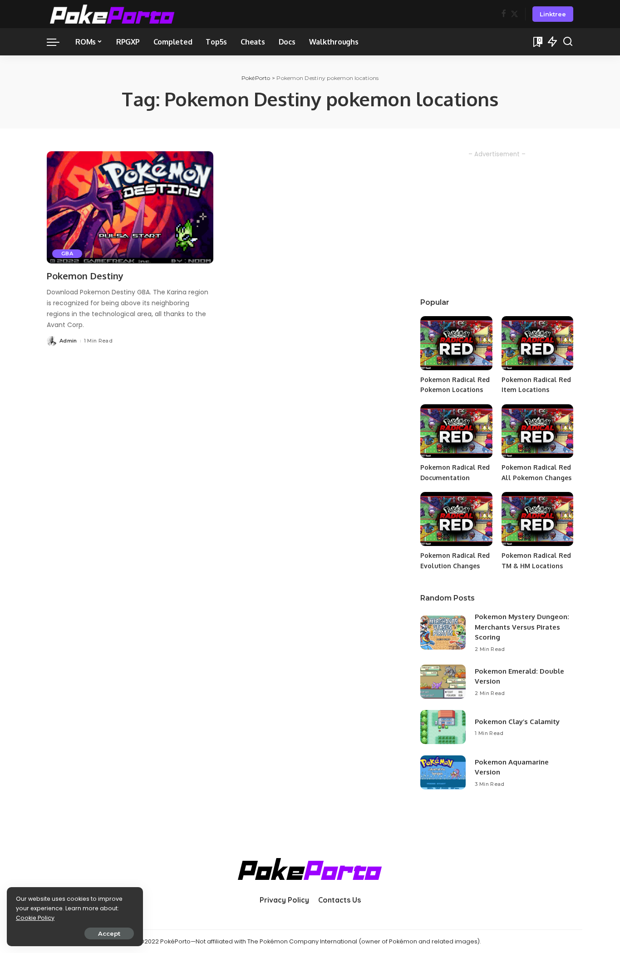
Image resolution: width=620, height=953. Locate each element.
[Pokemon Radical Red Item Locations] (537, 343)
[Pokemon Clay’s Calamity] (443, 727)
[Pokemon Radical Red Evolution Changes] (456, 519)
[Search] (567, 41)
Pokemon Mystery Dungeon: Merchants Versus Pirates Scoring (522, 626)
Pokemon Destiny (85, 276)
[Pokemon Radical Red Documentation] (456, 431)
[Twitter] (514, 14)
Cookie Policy (35, 918)
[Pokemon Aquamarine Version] (443, 772)
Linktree (553, 14)
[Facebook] (503, 14)
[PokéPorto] (112, 14)
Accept (109, 933)
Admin (68, 341)
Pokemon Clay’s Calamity (517, 721)
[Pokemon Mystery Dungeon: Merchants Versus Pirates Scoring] (443, 632)
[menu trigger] (58, 41)
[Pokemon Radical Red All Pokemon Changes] (537, 431)
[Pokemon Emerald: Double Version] (443, 682)
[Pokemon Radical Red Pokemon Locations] (456, 343)
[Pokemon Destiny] (130, 207)
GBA (67, 253)
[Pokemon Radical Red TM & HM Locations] (537, 519)
